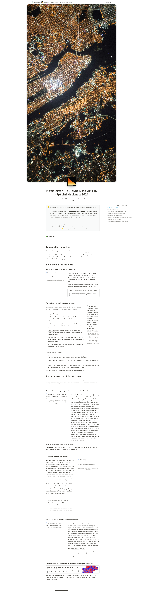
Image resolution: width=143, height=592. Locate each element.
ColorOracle (51, 331)
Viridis (73, 337)
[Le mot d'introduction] (45, 247)
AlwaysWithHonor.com (58, 280)
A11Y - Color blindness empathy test (71, 326)
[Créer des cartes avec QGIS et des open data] (45, 520)
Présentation (54, 444)
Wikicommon (96, 343)
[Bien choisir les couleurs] (45, 264)
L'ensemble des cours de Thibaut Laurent (59, 503)
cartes (65, 444)
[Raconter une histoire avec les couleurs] (45, 269)
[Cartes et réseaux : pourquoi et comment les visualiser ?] (45, 391)
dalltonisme (63, 311)
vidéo (83, 549)
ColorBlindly (73, 324)
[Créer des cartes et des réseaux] (45, 376)
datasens (89, 552)
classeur (69, 575)
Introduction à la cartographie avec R (58, 500)
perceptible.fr (56, 575)
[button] (108, 2)
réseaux (71, 444)
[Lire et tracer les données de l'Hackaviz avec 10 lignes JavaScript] (45, 564)
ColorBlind (67, 337)
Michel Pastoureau (80, 370)
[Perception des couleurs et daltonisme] (45, 303)
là (73, 221)
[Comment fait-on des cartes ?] (45, 456)
